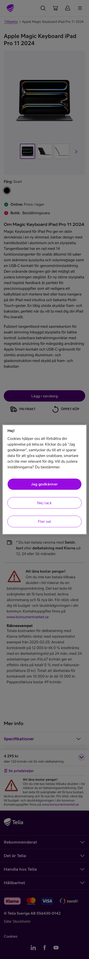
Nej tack (44, 503)
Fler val (44, 521)
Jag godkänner (44, 484)
